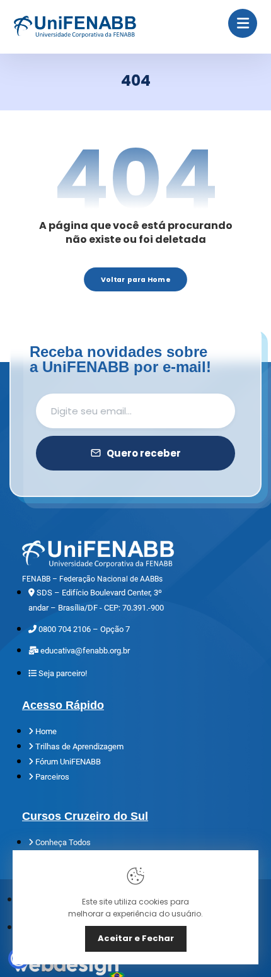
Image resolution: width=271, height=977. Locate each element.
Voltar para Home (135, 279)
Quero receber (144, 453)
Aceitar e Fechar (136, 938)
